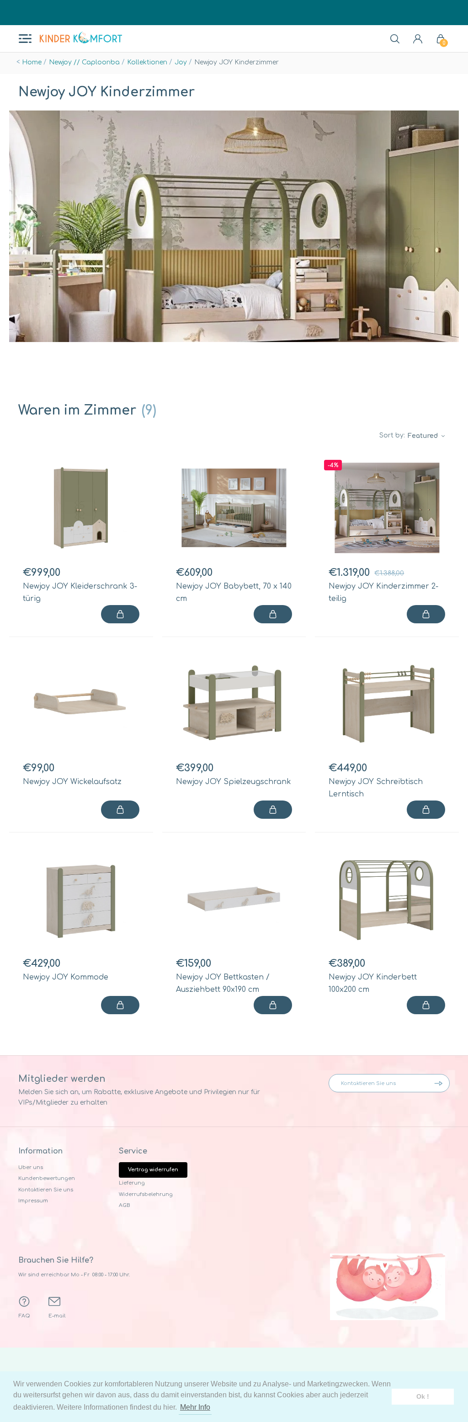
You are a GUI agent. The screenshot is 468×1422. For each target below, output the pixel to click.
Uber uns (30, 1167)
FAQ (24, 1316)
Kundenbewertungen (46, 1178)
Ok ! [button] (422, 1396)
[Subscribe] (440, 1083)
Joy (181, 62)
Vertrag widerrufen (153, 1170)
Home (32, 62)
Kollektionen (147, 62)
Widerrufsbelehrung (146, 1194)
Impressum (33, 1201)
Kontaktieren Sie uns (45, 1190)
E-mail (56, 1316)
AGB (124, 1205)
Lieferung (132, 1183)
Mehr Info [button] (195, 1407)
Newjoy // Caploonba (84, 62)
